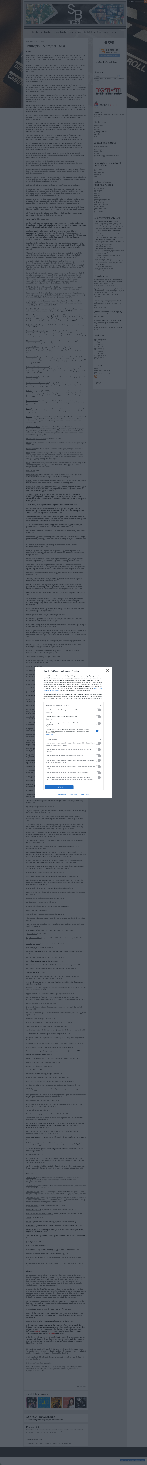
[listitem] (73, 705)
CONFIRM (59, 787)
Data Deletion (62, 794)
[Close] (108, 671)
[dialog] (73, 732)
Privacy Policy (84, 794)
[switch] (98, 710)
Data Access (73, 794)
